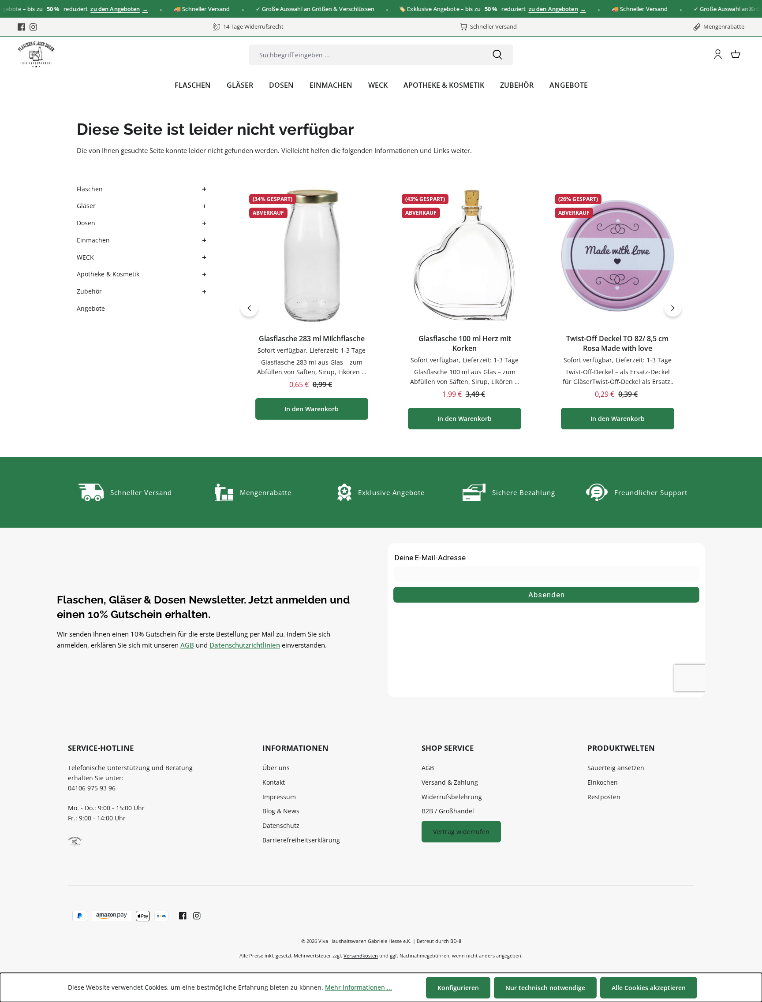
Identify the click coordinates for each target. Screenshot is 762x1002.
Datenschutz (280, 825)
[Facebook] (21, 27)
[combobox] (365, 55)
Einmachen (93, 240)
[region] (461, 308)
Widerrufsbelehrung (452, 797)
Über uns (276, 768)
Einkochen (602, 782)
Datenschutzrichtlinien (244, 645)
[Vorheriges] (249, 308)
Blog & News (280, 811)
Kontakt (273, 782)
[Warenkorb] (735, 54)
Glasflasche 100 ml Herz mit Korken (464, 343)
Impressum (279, 797)
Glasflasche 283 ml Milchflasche (312, 338)
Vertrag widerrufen (461, 831)
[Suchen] (497, 55)
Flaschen (90, 189)
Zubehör (89, 291)
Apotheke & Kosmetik (108, 274)
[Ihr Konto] (718, 54)
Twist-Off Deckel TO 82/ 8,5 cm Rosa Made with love (617, 343)
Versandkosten (361, 955)
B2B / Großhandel (448, 811)
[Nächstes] (673, 308)
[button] (203, 189)
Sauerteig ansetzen (615, 768)
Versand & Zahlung (450, 782)
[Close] (751, 9)
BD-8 (455, 941)
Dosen (86, 223)
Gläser (86, 205)
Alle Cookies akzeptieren (649, 987)
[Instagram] (33, 27)
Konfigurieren (458, 987)
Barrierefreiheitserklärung (301, 840)
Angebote (91, 308)
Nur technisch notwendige (545, 987)
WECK (85, 257)
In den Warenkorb (311, 409)
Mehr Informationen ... (358, 987)
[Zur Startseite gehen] (36, 54)
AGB (187, 645)
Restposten (603, 797)
